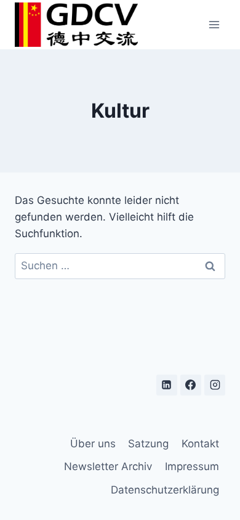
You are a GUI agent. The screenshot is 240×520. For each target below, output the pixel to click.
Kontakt (200, 443)
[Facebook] (190, 385)
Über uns (93, 443)
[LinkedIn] (166, 385)
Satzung (148, 443)
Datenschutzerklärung (165, 490)
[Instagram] (214, 385)
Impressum (192, 466)
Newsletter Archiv (108, 466)
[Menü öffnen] (213, 24)
